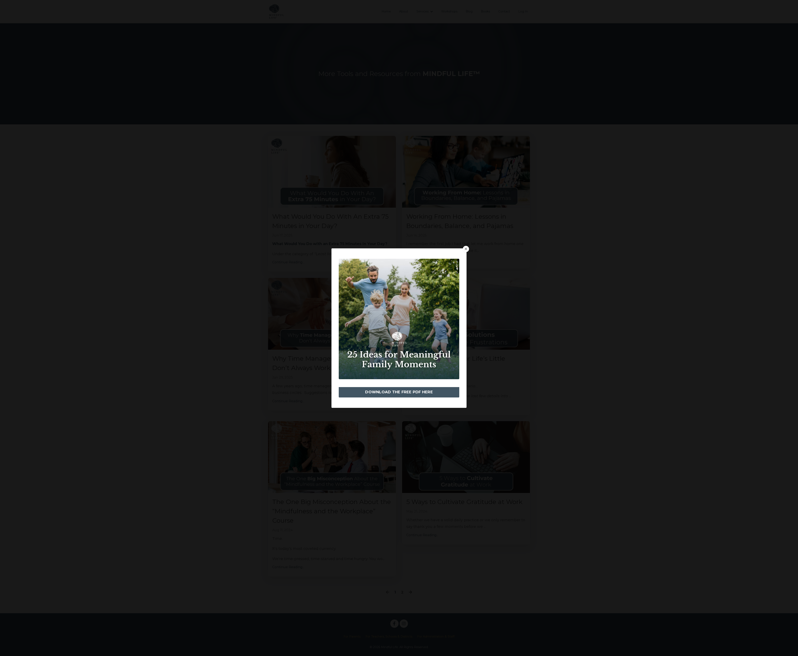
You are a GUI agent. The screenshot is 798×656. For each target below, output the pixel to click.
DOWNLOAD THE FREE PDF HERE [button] (399, 392)
